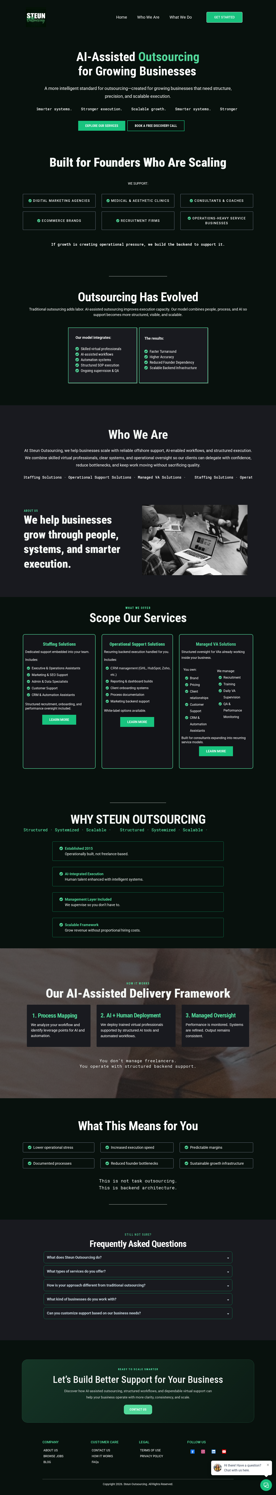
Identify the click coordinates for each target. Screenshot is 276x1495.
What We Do (181, 17)
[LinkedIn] (213, 1451)
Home (121, 17)
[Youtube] (224, 1451)
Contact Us (138, 1409)
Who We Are (148, 17)
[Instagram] (203, 1451)
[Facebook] (192, 1451)
